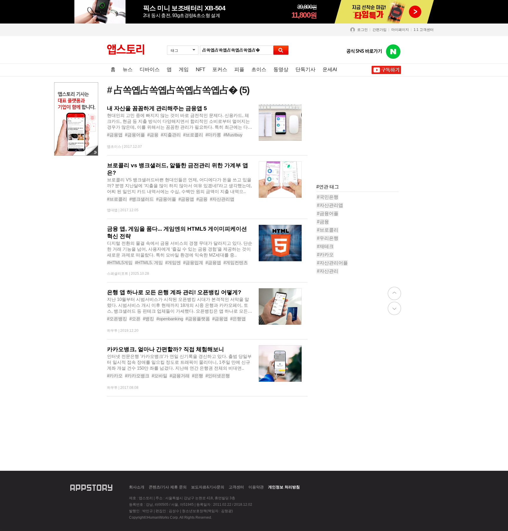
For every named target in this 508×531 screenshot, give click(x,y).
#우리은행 (327, 238)
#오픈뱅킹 (117, 318)
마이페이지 (400, 30)
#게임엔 (173, 262)
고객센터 (236, 487)
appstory (91, 487)
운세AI (329, 69)
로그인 (362, 30)
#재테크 (325, 246)
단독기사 (305, 69)
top (394, 293)
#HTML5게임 (120, 262)
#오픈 (135, 318)
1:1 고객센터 (424, 30)
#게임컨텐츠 (235, 262)
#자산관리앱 (222, 199)
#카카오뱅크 (137, 375)
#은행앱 (238, 318)
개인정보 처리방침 (284, 487)
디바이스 (150, 69)
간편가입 (379, 30)
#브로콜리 (193, 134)
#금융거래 (180, 375)
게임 (184, 69)
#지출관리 (171, 134)
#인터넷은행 (217, 375)
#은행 (197, 375)
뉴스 (128, 69)
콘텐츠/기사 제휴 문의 (168, 487)
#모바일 (159, 375)
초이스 (258, 69)
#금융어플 (135, 134)
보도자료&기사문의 (207, 487)
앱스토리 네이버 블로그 (393, 51)
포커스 (219, 69)
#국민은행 (327, 197)
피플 (239, 69)
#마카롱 (213, 134)
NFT (200, 69)
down (394, 308)
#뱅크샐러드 (141, 199)
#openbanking (169, 318)
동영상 (280, 69)
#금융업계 (193, 262)
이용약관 (256, 487)
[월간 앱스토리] (125, 49)
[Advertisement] (360, 141)
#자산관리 (327, 271)
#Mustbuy (233, 134)
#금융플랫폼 (198, 318)
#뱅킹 (148, 318)
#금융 (152, 134)
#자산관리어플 (332, 262)
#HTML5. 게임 (149, 262)
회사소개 (136, 487)
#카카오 (115, 375)
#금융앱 (115, 134)
